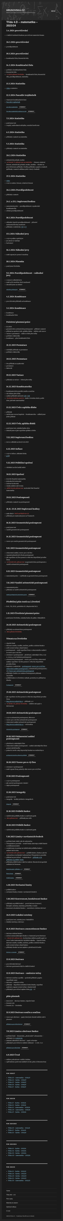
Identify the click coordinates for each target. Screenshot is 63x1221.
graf (7, 456)
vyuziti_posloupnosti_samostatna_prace (16, 594)
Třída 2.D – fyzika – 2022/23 (17, 1176)
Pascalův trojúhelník (13, 102)
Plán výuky (9, 1199)
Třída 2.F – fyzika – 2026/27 (17, 1082)
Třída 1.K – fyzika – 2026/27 (17, 1084)
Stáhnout (22, 107)
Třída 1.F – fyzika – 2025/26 (17, 1103)
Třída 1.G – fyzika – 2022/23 (17, 1171)
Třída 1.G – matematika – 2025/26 (19, 1107)
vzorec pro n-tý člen (38, 666)
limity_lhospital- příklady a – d (14, 869)
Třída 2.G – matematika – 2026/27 (19, 1078)
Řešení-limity (9, 873)
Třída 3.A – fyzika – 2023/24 (17, 1151)
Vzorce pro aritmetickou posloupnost (21, 671)
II (7, 671)
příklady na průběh (12, 860)
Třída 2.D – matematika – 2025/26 (19, 1110)
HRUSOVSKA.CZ (15, 10)
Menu (53, 11)
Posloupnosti (9, 685)
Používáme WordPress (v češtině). (25, 1216)
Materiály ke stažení (12, 1203)
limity (22, 860)
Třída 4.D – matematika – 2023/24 (19, 1155)
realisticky (19, 1038)
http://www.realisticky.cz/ (14, 724)
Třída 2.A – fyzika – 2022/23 (17, 1173)
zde (25, 396)
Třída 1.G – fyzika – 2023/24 (17, 1148)
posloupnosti (26, 666)
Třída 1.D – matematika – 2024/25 (19, 1128)
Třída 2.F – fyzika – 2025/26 (17, 1112)
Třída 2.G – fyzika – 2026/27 (17, 1080)
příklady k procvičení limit (13, 1047)
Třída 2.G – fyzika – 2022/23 (17, 1178)
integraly (8, 804)
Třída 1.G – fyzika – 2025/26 (17, 1105)
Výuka (8, 1191)
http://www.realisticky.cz (14, 701)
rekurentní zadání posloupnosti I (17, 668)
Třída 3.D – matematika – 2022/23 (19, 1180)
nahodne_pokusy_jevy (12, 289)
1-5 (26, 227)
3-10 (22, 227)
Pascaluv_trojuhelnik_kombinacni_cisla (16, 111)
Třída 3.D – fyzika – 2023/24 (17, 1153)
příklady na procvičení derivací (14, 1024)
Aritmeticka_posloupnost (13, 729)
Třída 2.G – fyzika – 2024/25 (17, 1132)
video (8, 181)
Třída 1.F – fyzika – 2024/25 (17, 1130)
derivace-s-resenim (11, 952)
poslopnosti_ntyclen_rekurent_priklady (16, 755)
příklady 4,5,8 (37, 857)
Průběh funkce (10, 877)
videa (8, 88)
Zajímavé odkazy (11, 1207)
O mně (8, 1211)
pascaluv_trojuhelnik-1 (12, 107)
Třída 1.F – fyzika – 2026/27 (17, 1087)
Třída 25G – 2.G (11, 1195)
